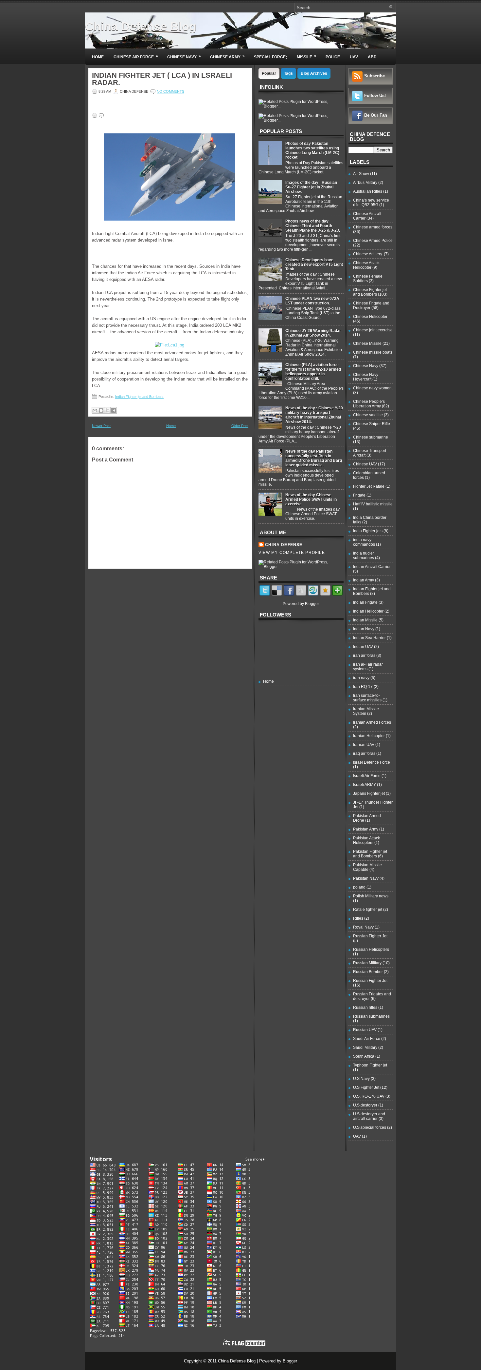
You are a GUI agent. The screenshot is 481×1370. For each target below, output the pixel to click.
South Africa (363, 1056)
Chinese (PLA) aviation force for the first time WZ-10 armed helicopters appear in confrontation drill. (313, 371)
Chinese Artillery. (368, 254)
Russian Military (367, 963)
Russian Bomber (368, 971)
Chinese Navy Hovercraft (365, 377)
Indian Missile (365, 620)
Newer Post (101, 426)
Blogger (312, 603)
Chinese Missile (367, 343)
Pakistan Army (365, 829)
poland (359, 887)
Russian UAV (365, 1030)
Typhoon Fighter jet (370, 1065)
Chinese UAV (365, 464)
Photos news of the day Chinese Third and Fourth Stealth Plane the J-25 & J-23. (312, 226)
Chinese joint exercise (373, 330)
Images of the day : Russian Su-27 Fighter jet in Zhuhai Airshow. (311, 187)
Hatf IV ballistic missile (373, 504)
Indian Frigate (365, 602)
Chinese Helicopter (370, 316)
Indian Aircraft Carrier (372, 566)
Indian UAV (363, 646)
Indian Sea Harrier (369, 638)
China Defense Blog (140, 26)
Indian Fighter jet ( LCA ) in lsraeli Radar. (162, 79)
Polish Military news (370, 896)
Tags (288, 73)
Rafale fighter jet (367, 909)
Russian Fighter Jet (370, 936)
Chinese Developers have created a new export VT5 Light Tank (314, 264)
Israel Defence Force (371, 762)
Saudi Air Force (366, 1038)
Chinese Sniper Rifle (371, 423)
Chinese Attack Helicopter (366, 265)
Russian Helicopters (371, 949)
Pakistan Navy (366, 878)
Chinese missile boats (372, 352)
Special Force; (270, 57)
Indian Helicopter (368, 611)
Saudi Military (365, 1047)
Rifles (358, 918)
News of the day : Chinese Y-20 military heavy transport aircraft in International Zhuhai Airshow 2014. (314, 415)
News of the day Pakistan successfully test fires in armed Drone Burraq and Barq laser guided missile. (313, 458)
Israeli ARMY (364, 784)
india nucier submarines (363, 555)
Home (98, 57)
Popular (269, 73)
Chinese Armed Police (373, 240)
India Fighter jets (368, 531)
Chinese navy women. (373, 388)
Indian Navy (363, 629)
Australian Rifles (367, 191)
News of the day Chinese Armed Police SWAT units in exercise (311, 499)
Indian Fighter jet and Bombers (139, 397)
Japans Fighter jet (369, 793)
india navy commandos (364, 542)
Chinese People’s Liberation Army (369, 403)
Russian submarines (371, 1016)
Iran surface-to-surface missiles (367, 697)
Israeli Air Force (367, 775)
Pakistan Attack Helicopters (366, 840)
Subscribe (374, 75)
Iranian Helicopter (369, 736)
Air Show (361, 173)
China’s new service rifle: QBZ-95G (371, 202)
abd (372, 57)
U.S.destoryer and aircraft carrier (369, 1116)
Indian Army (363, 580)
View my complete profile (291, 552)
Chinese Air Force (136, 56)
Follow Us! (375, 95)
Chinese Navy (184, 56)
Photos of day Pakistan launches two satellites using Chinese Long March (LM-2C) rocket (312, 150)
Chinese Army (227, 56)
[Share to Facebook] (113, 410)
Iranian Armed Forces (372, 722)
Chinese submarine (370, 437)
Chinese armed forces (372, 227)
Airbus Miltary (365, 182)
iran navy (361, 677)
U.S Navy (361, 1078)
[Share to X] (107, 410)
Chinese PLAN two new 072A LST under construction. (312, 300)
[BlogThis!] (101, 410)
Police (333, 57)
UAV (354, 57)
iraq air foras (364, 753)
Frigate (359, 495)
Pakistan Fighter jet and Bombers (370, 853)
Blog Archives (314, 73)
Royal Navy (363, 927)
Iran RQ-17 (363, 686)
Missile (306, 56)
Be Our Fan (375, 115)
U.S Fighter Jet (366, 1087)
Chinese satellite (368, 415)
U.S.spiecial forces (369, 1127)
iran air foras (364, 655)
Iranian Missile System (366, 711)
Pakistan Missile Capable (367, 867)
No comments (170, 91)
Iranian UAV (363, 744)
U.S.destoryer (365, 1105)
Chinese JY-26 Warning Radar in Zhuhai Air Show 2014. (313, 333)
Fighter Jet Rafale (368, 486)
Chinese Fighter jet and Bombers (370, 292)
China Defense (284, 544)
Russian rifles (365, 1007)
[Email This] (95, 410)
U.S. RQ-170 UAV (368, 1096)
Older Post (239, 426)
